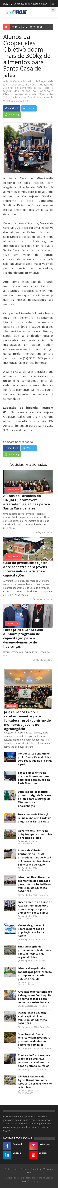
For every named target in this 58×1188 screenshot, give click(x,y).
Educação (43, 894)
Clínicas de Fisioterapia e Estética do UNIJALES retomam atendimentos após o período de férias (34, 1061)
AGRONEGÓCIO (25, 1092)
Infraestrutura (25, 843)
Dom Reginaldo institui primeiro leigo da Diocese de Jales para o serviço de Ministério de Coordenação (34, 799)
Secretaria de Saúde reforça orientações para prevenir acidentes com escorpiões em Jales (34, 1039)
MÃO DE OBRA (25, 918)
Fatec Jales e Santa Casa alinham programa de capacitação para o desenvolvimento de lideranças (23, 638)
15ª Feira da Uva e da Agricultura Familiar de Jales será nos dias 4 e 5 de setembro (35, 1082)
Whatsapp (13, 114)
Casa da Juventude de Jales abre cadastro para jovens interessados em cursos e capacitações (25, 569)
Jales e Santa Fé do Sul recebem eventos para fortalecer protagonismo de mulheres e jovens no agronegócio (27, 720)
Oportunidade (13, 556)
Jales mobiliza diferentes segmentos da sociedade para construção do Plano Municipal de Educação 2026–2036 (34, 884)
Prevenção (45, 1048)
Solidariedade (12, 489)
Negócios (11, 706)
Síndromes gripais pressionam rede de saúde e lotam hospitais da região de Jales (35, 952)
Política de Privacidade (31, 1169)
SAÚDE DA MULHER (27, 984)
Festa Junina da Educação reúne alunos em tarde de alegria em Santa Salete (34, 818)
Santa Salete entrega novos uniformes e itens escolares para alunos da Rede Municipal (34, 778)
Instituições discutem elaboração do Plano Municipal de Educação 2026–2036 (32, 1018)
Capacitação (12, 623)
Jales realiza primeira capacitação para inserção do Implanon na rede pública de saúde (35, 974)
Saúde (42, 939)
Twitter (31, 108)
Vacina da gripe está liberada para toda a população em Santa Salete (31, 931)
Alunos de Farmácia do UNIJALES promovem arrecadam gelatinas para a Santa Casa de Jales (26, 502)
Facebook (13, 108)
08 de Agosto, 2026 (28, 706)
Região (43, 1005)
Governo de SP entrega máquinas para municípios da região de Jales (35, 834)
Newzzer (23, 1181)
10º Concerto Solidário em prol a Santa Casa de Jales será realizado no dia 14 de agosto (35, 759)
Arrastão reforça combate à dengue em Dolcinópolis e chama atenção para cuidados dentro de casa (35, 997)
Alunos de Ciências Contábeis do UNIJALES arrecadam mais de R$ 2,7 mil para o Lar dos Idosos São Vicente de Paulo (34, 857)
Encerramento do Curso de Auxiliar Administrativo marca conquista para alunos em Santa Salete (35, 907)
